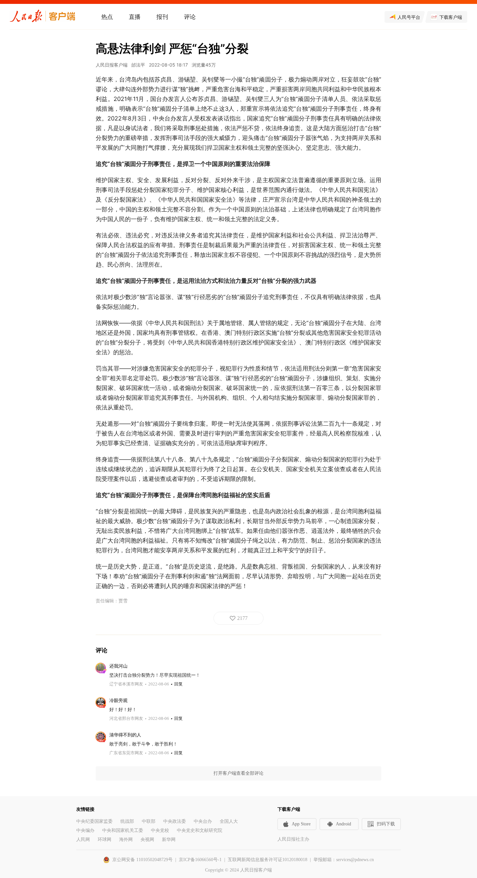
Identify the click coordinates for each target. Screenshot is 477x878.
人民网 (83, 839)
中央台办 (203, 821)
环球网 (104, 839)
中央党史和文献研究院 (199, 830)
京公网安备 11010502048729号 (142, 859)
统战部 (127, 821)
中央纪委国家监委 (94, 821)
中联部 (148, 821)
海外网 (126, 839)
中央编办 (85, 830)
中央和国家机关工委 (122, 830)
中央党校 (160, 830)
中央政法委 (174, 821)
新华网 (169, 839)
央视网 (147, 839)
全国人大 (229, 821)
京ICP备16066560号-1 (200, 859)
